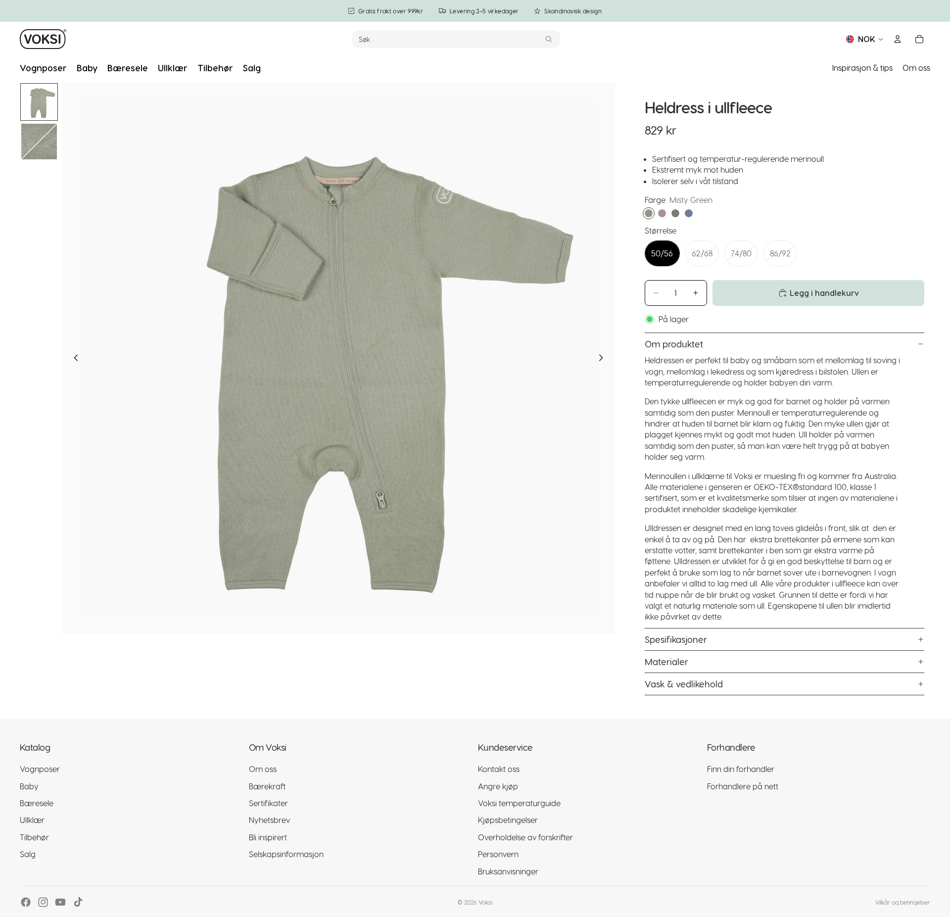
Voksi (485, 902)
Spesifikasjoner (676, 639)
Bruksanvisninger (508, 871)
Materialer (666, 661)
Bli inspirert (268, 837)
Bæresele (36, 803)
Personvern (498, 854)
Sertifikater (268, 803)
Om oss (916, 67)
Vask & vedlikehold (684, 683)
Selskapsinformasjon (286, 854)
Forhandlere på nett (742, 786)
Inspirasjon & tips (862, 67)
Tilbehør (34, 837)
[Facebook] (26, 902)
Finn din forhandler (740, 768)
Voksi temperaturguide (519, 803)
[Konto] (897, 39)
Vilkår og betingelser (902, 902)
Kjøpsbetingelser (508, 819)
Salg (28, 854)
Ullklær (32, 819)
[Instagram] (43, 902)
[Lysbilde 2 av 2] (39, 141)
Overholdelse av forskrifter (525, 837)
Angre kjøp (498, 786)
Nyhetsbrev (269, 819)
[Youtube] (60, 902)
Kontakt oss (499, 768)
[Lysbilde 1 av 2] (39, 102)
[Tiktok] (78, 902)
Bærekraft (267, 786)
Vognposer (40, 768)
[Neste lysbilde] (604, 359)
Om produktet (674, 343)
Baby (29, 786)
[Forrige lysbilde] (73, 359)
